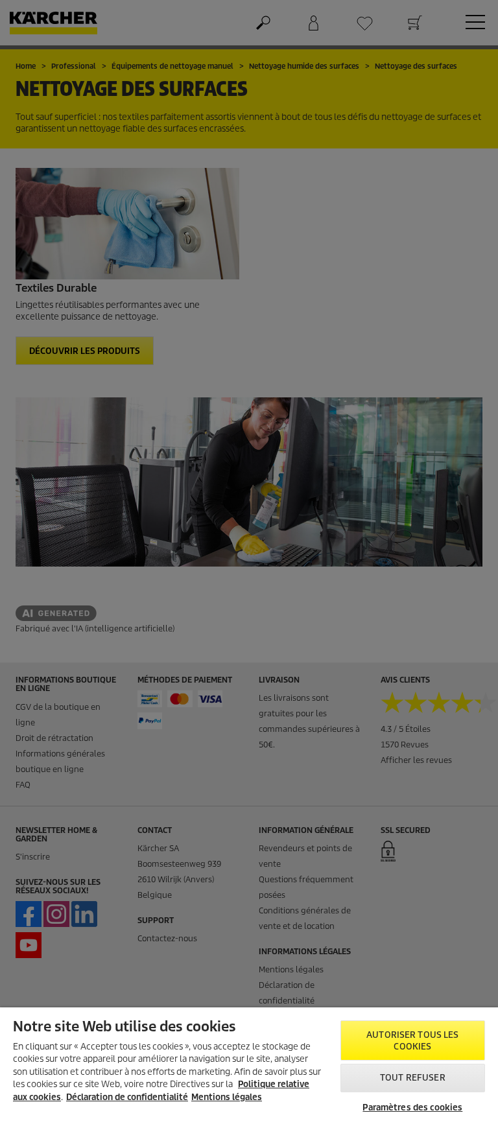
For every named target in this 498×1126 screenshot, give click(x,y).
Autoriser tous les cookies (412, 1040)
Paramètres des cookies (412, 1107)
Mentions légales (226, 1097)
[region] (249, 1066)
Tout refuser (412, 1077)
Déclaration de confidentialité (127, 1097)
